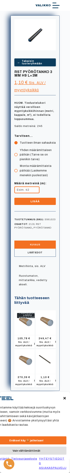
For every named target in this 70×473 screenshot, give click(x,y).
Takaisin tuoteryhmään (29, 62)
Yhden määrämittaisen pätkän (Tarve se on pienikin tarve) (36, 154)
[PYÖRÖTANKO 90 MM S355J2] (24, 320)
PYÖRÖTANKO (43, 228)
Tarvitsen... (23, 135)
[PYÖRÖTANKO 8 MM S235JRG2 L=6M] (46, 359)
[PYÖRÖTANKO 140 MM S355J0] (46, 320)
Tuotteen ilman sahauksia (38, 142)
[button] (64, 398)
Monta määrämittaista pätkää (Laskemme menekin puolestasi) (36, 170)
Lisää (35, 201)
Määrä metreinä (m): (30, 183)
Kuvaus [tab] (35, 244)
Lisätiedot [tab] (35, 252)
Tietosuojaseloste (24, 458)
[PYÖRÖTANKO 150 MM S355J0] (24, 359)
